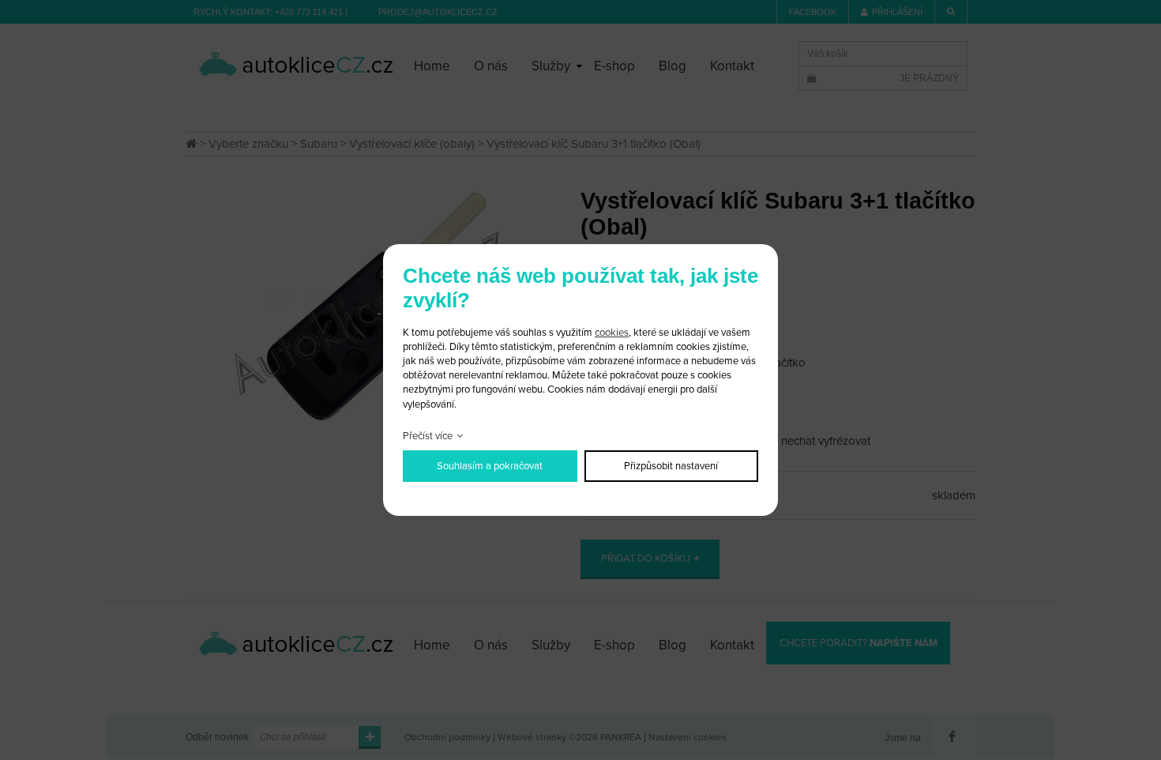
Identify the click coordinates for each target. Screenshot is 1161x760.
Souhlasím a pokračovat (490, 466)
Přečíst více (428, 436)
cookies (612, 332)
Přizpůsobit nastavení (671, 466)
